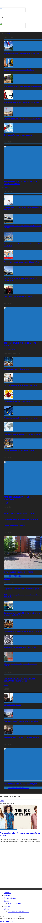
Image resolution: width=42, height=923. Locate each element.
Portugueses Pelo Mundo (18, 788)
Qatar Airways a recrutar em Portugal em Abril (18, 296)
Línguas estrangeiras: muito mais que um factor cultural (21, 519)
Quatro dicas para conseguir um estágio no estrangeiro (21, 385)
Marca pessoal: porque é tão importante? (16, 369)
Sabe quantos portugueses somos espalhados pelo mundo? (22, 434)
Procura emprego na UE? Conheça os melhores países (21, 418)
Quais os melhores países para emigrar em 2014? (19, 451)
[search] (20, 916)
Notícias (7, 579)
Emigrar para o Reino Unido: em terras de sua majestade (21, 102)
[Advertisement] (21, 867)
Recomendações (9, 349)
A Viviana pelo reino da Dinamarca (18, 572)
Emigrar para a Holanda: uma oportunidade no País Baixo (21, 53)
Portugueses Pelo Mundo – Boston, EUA (20, 784)
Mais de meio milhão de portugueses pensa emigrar (20, 647)
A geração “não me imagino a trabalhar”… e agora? (19, 513)
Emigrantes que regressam (12, 705)
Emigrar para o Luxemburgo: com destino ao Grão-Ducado (22, 119)
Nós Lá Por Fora (14, 576)
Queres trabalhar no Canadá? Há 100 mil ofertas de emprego (22, 631)
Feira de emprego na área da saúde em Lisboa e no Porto (21, 262)
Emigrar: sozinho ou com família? (14, 525)
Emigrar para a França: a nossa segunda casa (18, 135)
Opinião (6, 503)
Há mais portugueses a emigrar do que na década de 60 (21, 737)
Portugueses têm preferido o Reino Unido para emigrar (21, 721)
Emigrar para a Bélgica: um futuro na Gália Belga (19, 70)
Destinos (7, 33)
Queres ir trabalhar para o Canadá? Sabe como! (18, 402)
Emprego (7, 188)
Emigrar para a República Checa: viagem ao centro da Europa (22, 86)
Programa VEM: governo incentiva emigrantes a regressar (22, 589)
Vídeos (6, 685)
